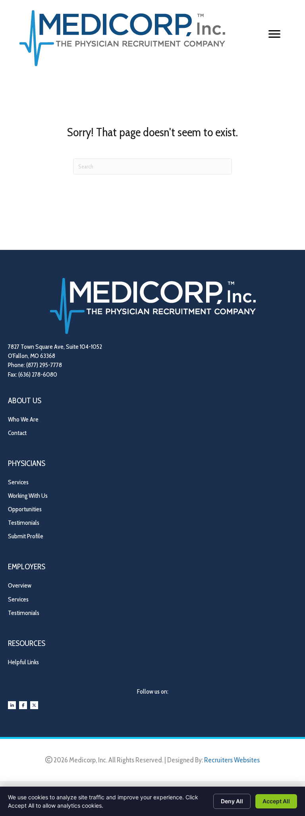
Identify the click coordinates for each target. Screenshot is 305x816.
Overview (19, 585)
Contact (17, 433)
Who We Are (23, 419)
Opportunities (25, 509)
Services (18, 482)
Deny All (232, 801)
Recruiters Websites (232, 760)
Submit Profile (25, 536)
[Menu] (274, 34)
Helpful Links (23, 662)
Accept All (276, 801)
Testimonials (23, 522)
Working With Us (28, 495)
